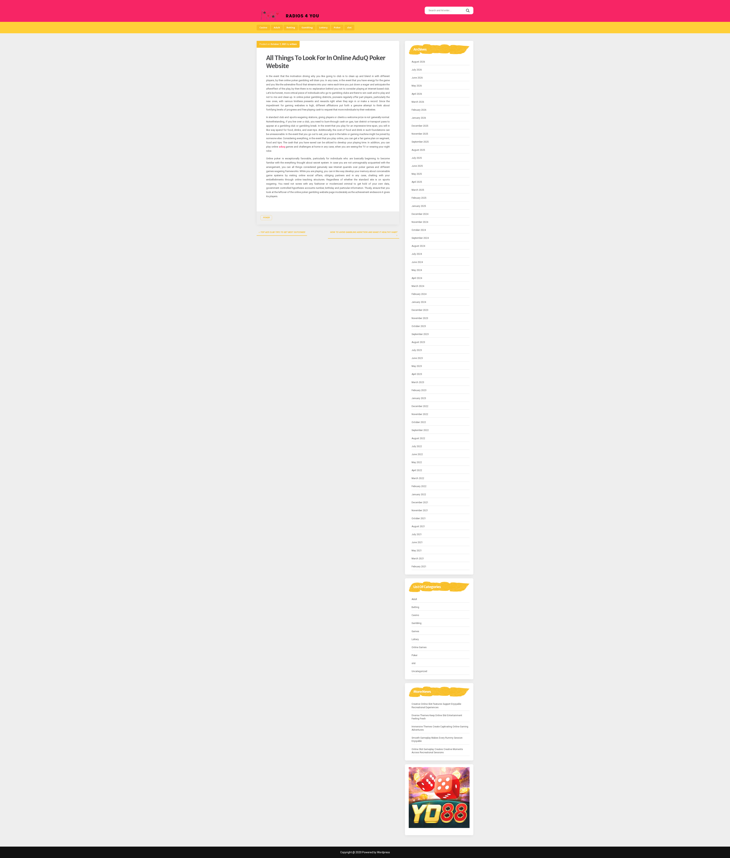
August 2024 (418, 246)
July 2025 (417, 158)
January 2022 (419, 494)
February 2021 (419, 566)
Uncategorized (419, 671)
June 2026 (417, 77)
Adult (277, 27)
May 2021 (417, 550)
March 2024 (418, 286)
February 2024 (419, 294)
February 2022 (419, 486)
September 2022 (420, 430)
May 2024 (417, 270)
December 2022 (420, 406)
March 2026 (418, 102)
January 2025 (419, 206)
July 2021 (417, 534)
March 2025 (418, 190)
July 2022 (417, 446)
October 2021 (419, 518)
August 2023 (418, 342)
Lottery (323, 27)
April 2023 (417, 374)
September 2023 (420, 334)
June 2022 (417, 454)
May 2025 (417, 174)
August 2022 (418, 438)
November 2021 (420, 510)
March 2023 (418, 382)
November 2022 (420, 414)
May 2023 (417, 366)
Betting (290, 27)
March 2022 (418, 478)
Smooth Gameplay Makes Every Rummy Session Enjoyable (437, 739)
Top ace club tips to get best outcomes (282, 232)
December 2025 (420, 126)
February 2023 (419, 390)
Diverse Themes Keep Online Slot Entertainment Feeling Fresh (437, 717)
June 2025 (417, 166)
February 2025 (419, 198)
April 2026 (417, 94)
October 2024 (419, 230)
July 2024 (417, 254)
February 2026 (419, 110)
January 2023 (419, 398)
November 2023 (420, 318)
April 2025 (417, 182)
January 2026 (419, 118)
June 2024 (417, 262)
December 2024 (420, 214)
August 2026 (418, 61)
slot (349, 27)
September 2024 (420, 238)
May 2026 (417, 85)
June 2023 (417, 358)
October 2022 (419, 422)
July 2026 (417, 69)
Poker (337, 27)
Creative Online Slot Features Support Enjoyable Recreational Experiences (436, 706)
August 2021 (418, 526)
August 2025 (418, 150)
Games (415, 631)
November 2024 (420, 222)
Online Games (419, 647)
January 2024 (419, 302)
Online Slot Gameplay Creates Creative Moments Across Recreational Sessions (437, 751)
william (293, 44)
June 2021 (417, 542)
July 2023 (417, 350)
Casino (263, 27)
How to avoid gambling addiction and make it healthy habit (363, 232)
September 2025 (420, 141)
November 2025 (420, 134)
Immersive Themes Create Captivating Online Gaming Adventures (440, 728)
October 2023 (419, 326)
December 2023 (420, 310)
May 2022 (417, 462)
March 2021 (418, 558)
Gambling (307, 27)
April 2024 (417, 278)
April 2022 (417, 470)
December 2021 (420, 502)
